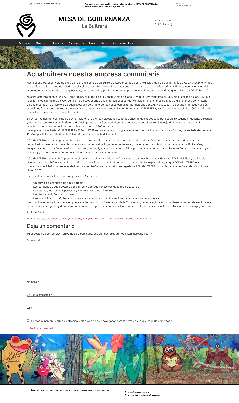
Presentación (25, 43)
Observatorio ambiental (123, 43)
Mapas (104, 43)
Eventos (56, 43)
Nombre (33, 281)
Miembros (40, 43)
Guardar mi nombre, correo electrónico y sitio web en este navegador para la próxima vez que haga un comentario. (101, 321)
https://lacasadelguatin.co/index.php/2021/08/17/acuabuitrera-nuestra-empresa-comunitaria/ (93, 218)
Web (29, 307)
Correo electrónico (39, 294)
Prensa (92, 43)
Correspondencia (76, 43)
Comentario (35, 240)
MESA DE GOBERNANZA (94, 19)
